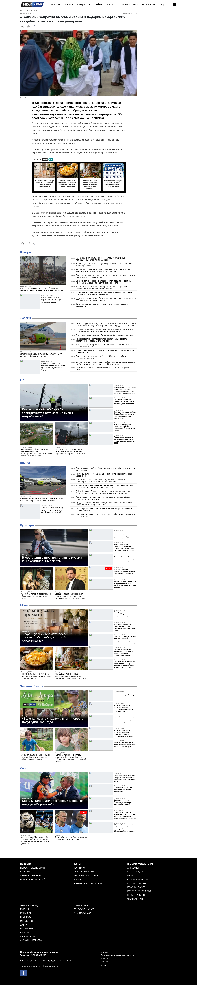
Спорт (162, 4)
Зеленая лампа (129, 4)
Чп (90, 4)
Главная (24, 10)
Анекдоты (111, 4)
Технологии (148, 4)
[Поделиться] (34, 27)
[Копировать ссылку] (28, 27)
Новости (56, 4)
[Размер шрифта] (22, 27)
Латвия (69, 4)
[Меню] (174, 4)
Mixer (99, 4)
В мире (81, 4)
